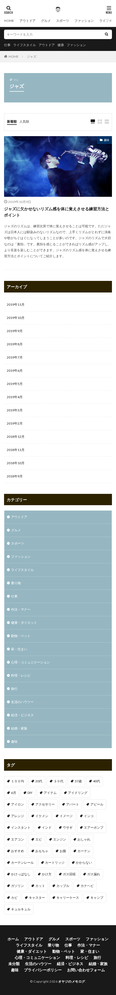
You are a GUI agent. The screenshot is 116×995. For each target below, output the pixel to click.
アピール (96, 804)
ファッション (84, 21)
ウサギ (68, 827)
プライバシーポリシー (43, 970)
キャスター (37, 898)
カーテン (83, 851)
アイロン (17, 804)
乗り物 (16, 583)
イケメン (41, 816)
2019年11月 (16, 304)
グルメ (46, 21)
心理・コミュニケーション (30, 662)
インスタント (20, 827)
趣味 (106, 140)
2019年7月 (15, 357)
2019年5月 (15, 384)
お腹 (63, 851)
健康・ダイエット (24, 623)
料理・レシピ (20, 675)
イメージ (66, 816)
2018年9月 (15, 476)
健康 (60, 45)
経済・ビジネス (22, 715)
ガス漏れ (93, 874)
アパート (72, 804)
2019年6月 (15, 371)
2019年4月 (15, 397)
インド (47, 827)
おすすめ (17, 851)
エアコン (17, 839)
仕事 (7, 45)
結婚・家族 (19, 728)
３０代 (58, 781)
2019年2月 (15, 423)
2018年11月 (16, 450)
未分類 (14, 963)
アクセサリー (45, 804)
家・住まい (19, 649)
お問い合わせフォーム (86, 970)
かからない (84, 862)
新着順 (12, 121)
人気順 (24, 121)
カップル (62, 886)
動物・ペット (20, 636)
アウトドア (27, 21)
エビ (38, 839)
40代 (96, 781)
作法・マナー (20, 609)
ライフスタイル (24, 45)
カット (40, 886)
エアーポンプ (93, 827)
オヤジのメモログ (71, 981)
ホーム (13, 939)
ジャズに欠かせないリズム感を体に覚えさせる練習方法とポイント (56, 211)
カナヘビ (87, 886)
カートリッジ (54, 862)
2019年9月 (15, 331)
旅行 (14, 689)
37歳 (78, 781)
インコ (89, 816)
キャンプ (96, 898)
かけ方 (47, 874)
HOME (9, 21)
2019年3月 (15, 410)
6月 (13, 793)
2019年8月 (15, 344)
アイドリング (77, 793)
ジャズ (31, 56)
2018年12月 (16, 437)
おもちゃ (41, 851)
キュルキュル (20, 909)
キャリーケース (67, 898)
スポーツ (62, 21)
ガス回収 (69, 874)
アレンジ (17, 816)
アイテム (50, 793)
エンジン (59, 839)
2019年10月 (16, 318)
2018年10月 (16, 463)
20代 (38, 781)
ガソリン (17, 886)
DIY (30, 793)
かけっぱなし (20, 874)
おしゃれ (83, 839)
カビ (14, 898)
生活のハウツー (22, 702)
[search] (106, 34)
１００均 (17, 781)
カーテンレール (22, 862)
